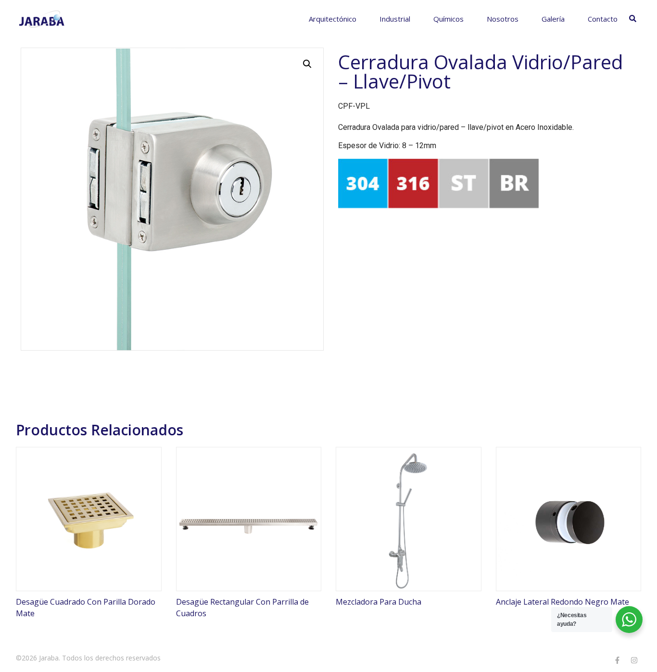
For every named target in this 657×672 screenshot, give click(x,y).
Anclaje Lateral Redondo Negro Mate (562, 601)
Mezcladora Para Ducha (378, 601)
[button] (307, 64)
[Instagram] (634, 660)
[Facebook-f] (617, 660)
